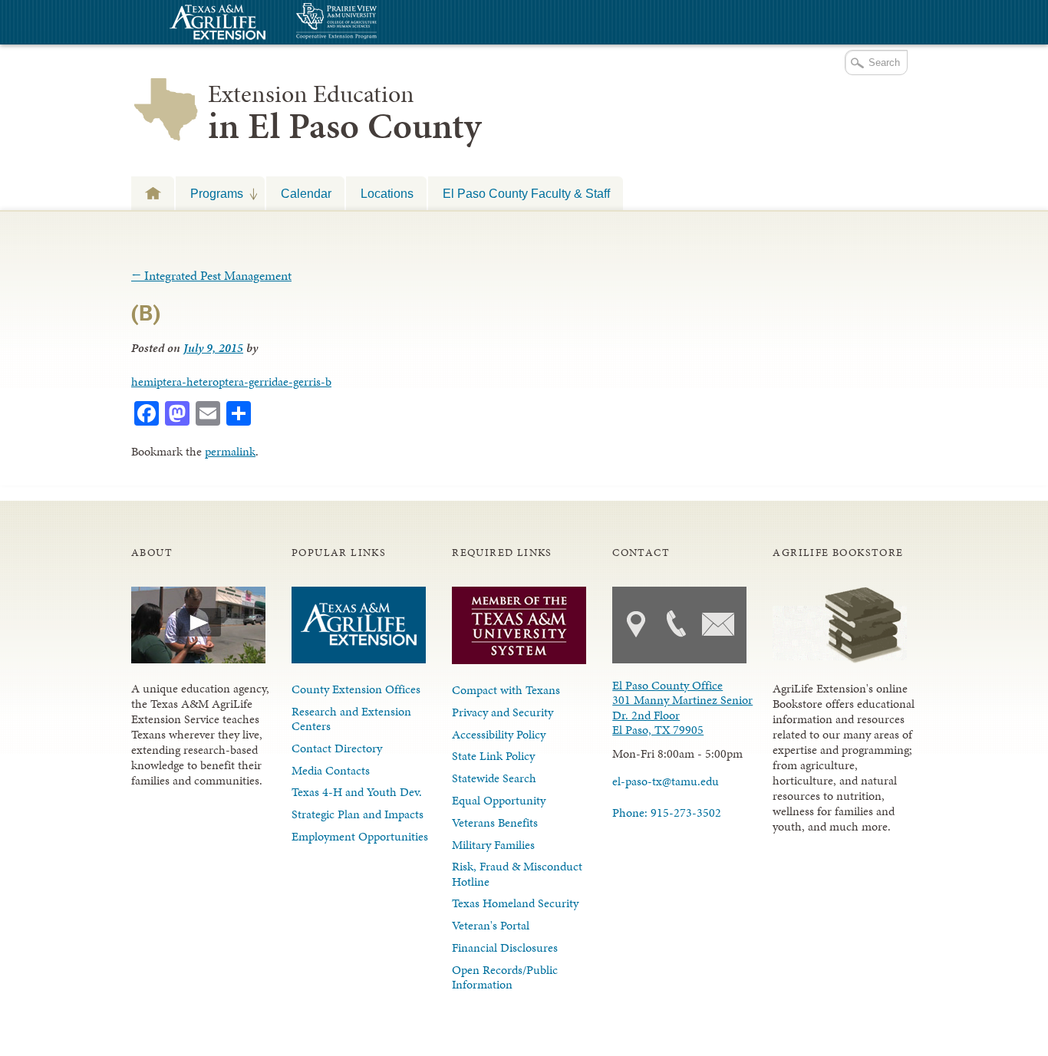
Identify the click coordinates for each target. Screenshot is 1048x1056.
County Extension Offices (356, 689)
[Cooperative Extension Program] (378, 22)
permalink (230, 451)
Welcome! (152, 192)
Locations (387, 193)
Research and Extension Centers (351, 718)
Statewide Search (494, 778)
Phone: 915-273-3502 (666, 812)
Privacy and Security (502, 712)
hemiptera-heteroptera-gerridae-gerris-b (231, 381)
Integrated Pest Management (211, 275)
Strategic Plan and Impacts (357, 814)
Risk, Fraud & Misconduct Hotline (517, 873)
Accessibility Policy (498, 734)
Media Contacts (331, 770)
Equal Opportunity (498, 800)
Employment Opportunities (360, 836)
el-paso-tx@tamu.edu (665, 781)
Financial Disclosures (505, 947)
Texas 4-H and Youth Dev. (357, 792)
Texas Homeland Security (515, 903)
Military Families (493, 845)
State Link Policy (493, 756)
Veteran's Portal (490, 925)
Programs (209, 193)
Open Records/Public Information (505, 977)
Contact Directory (337, 748)
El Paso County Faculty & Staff (526, 193)
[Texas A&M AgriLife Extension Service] (215, 24)
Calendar (306, 193)
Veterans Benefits (495, 822)
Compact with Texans (506, 690)
